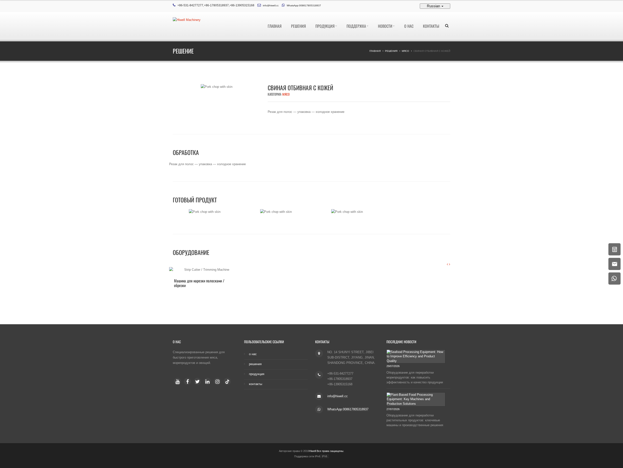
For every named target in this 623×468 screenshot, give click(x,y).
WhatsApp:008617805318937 (304, 5)
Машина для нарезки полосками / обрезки (199, 283)
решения (298, 26)
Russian (434, 6)
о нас (408, 26)
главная (275, 26)
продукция (325, 26)
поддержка (356, 26)
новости (385, 26)
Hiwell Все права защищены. (326, 451)
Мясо (405, 51)
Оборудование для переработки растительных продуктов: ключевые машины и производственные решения (414, 420)
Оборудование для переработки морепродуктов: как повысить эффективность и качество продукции (414, 377)
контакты (431, 26)
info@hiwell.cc (271, 5)
